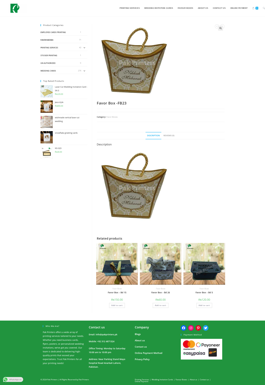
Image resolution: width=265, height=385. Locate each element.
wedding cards (48, 70)
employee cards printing (53, 32)
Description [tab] (153, 135)
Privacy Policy (142, 359)
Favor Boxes (112, 117)
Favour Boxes (181, 379)
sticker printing (48, 55)
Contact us (97, 327)
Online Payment (141, 381)
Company (142, 327)
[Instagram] (191, 328)
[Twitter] (205, 328)
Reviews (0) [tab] (168, 135)
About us (140, 340)
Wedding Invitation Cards (162, 379)
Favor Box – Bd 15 (117, 292)
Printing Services (49, 47)
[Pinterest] (198, 328)
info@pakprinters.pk (106, 334)
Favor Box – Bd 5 (204, 292)
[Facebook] (183, 328)
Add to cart (117, 305)
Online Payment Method (148, 352)
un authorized (48, 63)
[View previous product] (217, 26)
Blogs (138, 334)
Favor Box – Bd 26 (160, 292)
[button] (220, 28)
